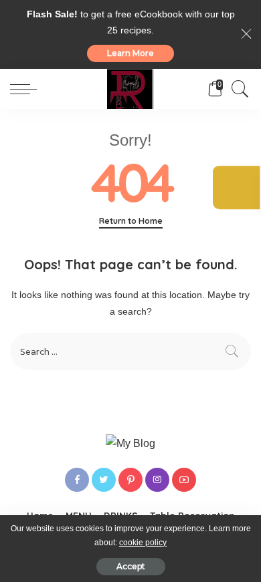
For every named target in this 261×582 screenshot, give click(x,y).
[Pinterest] (130, 480)
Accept (130, 566)
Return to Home (131, 221)
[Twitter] (104, 480)
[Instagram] (157, 480)
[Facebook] (77, 480)
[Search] (237, 89)
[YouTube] (184, 480)
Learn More (130, 53)
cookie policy (143, 542)
